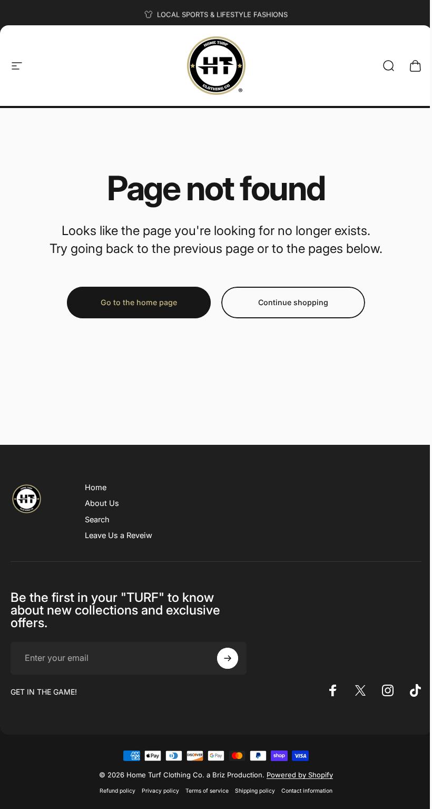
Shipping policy (255, 790)
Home (95, 487)
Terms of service (207, 790)
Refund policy (117, 790)
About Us (102, 503)
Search (97, 519)
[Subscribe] (227, 658)
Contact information (306, 790)
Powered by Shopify (300, 775)
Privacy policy (160, 790)
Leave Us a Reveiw (118, 535)
